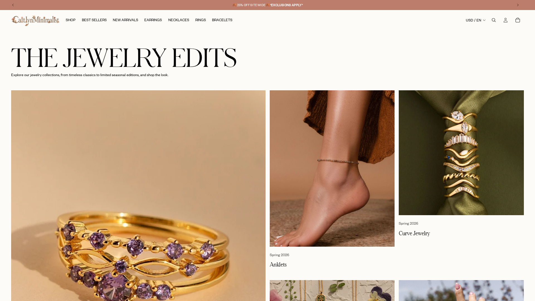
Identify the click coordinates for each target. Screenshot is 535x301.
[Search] (494, 20)
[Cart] (518, 20)
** (286, 5)
